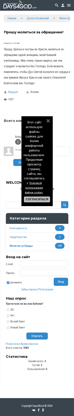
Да (12, 309)
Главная (12, 18)
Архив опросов (29, 343)
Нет (12, 315)
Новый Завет (17, 327)
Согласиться (37, 199)
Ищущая (13, 91)
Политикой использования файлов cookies (34, 188)
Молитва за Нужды (21, 245)
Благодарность (18, 228)
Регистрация (46, 289)
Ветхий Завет (17, 321)
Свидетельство (18, 237)
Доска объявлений (38, 18)
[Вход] (18, 142)
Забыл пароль (29, 289)
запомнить (16, 282)
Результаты (12, 343)
